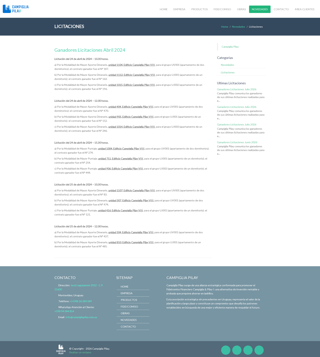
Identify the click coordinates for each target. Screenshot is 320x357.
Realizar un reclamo (80, 352)
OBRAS (241, 9)
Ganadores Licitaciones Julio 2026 (236, 89)
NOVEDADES (260, 9)
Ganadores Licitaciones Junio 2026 (237, 142)
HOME (164, 9)
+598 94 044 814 (64, 311)
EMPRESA (179, 9)
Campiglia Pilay (230, 46)
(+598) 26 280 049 (81, 301)
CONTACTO (281, 9)
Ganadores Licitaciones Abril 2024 (89, 50)
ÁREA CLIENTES (304, 9)
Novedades (238, 26)
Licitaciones (228, 72)
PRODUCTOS (199, 9)
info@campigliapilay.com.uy (81, 317)
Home (224, 26)
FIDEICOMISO (222, 9)
